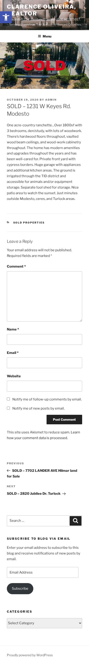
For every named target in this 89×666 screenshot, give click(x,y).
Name (13, 329)
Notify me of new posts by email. (38, 408)
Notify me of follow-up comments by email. (47, 399)
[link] (6, 17)
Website (14, 376)
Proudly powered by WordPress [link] (30, 655)
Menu (47, 36)
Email (12, 353)
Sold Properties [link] (29, 222)
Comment (16, 266)
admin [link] (51, 99)
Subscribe (20, 588)
